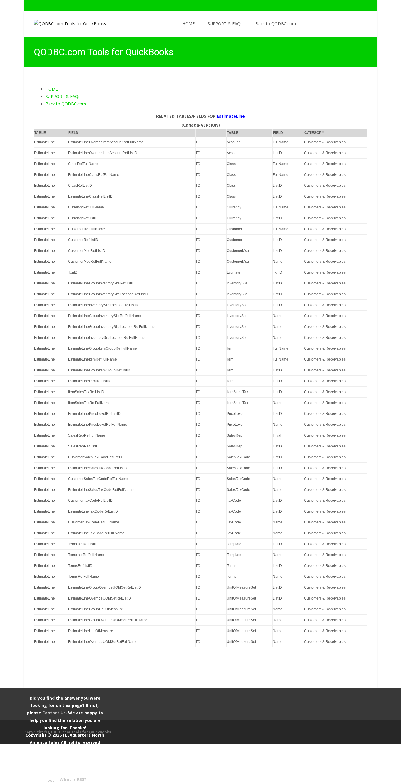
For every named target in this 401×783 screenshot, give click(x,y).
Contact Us (54, 712)
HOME (188, 23)
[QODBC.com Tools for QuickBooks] (65, 22)
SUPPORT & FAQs (225, 23)
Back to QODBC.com (275, 23)
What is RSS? (73, 779)
